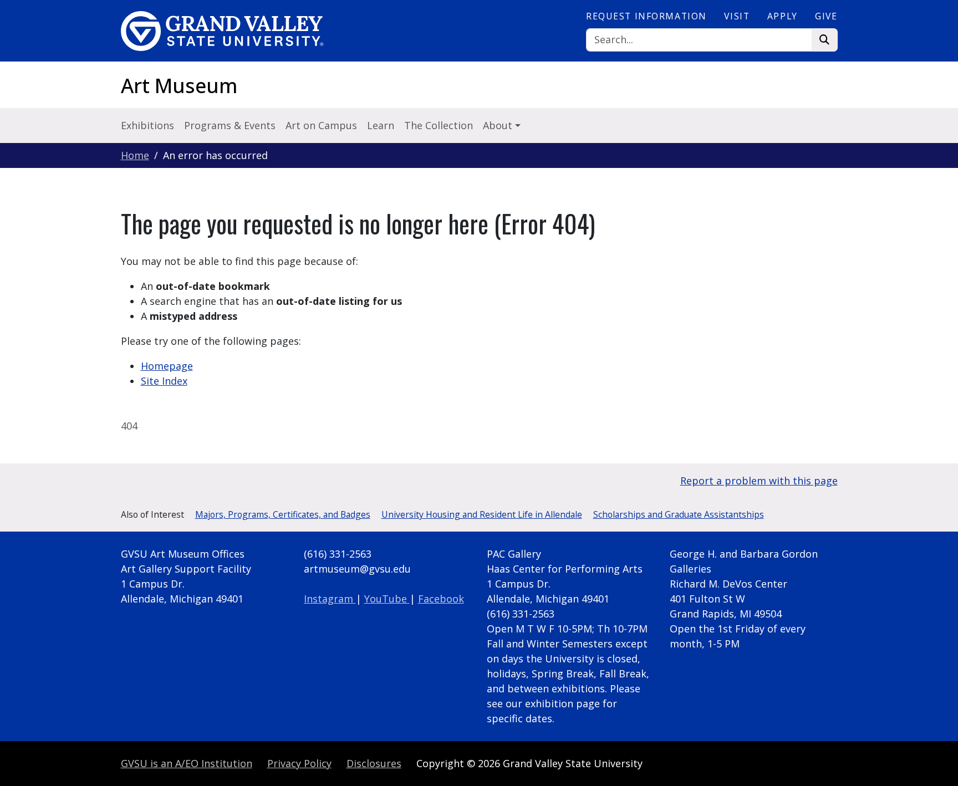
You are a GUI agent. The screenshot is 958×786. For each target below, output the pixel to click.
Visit (737, 16)
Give (826, 16)
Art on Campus (321, 125)
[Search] (825, 40)
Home (135, 155)
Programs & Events (230, 125)
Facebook (441, 598)
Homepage (167, 365)
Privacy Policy (299, 763)
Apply (782, 16)
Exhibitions (147, 125)
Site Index (164, 380)
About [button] (499, 125)
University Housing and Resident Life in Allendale (481, 514)
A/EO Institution (186, 763)
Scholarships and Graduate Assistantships (678, 514)
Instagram (330, 598)
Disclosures (373, 763)
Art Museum (179, 85)
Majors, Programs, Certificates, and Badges (282, 514)
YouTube (387, 598)
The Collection (438, 125)
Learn (380, 125)
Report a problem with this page (759, 480)
